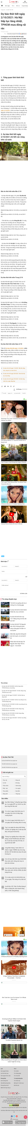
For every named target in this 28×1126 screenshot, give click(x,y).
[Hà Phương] (14, 389)
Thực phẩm (5, 791)
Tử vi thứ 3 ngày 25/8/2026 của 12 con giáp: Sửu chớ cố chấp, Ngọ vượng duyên (14, 813)
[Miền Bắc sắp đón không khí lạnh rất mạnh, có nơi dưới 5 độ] (5, 635)
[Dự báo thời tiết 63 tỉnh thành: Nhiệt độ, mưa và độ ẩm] (5, 611)
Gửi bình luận (23, 593)
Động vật (18, 780)
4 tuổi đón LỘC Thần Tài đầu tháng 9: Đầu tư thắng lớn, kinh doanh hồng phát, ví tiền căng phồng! (15, 888)
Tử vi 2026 (16, 1071)
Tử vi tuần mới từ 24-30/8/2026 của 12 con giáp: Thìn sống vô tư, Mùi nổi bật (15, 879)
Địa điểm (18, 791)
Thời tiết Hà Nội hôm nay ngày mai (9, 764)
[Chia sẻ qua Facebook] (2, 386)
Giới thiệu (3, 1110)
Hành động (18, 785)
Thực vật (5, 780)
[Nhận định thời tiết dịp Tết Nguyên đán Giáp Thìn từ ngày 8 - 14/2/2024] (5, 643)
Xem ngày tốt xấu (5, 1071)
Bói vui (18, 5)
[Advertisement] (14, 61)
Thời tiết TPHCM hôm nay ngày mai (9, 767)
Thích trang (9, 935)
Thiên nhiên (5, 785)
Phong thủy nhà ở (5, 1085)
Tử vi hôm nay (17, 1080)
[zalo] (8, 386)
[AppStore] (20, 1123)
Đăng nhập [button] (25, 2)
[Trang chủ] (2, 6)
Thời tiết (23, 393)
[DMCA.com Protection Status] (14, 1105)
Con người (18, 788)
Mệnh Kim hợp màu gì (5, 1087)
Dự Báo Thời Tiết (9, 9)
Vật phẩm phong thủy (5, 1083)
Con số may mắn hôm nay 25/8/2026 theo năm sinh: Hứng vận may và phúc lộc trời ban (15, 861)
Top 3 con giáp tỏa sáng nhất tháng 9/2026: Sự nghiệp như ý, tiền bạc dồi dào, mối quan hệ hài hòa (15, 829)
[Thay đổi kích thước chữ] (5, 33)
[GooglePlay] (7, 1123)
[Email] (11, 386)
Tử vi (13, 5)
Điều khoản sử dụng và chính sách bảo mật (15, 1110)
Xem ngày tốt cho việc (5, 1075)
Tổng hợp (18, 793)
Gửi (26, 576)
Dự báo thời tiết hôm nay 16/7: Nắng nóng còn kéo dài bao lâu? (18, 619)
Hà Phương (18, 389)
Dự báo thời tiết (17, 393)
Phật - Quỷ (5, 788)
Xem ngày (7, 5)
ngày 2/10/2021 (5, 110)
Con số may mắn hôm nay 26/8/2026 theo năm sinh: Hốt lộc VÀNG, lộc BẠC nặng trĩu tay (15, 870)
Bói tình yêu (16, 1085)
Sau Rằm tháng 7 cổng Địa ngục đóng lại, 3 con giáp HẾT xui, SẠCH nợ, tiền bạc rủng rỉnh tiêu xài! (15, 804)
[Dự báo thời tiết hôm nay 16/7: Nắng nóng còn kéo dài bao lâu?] (5, 618)
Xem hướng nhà (4, 1080)
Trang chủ (3, 9)
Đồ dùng (18, 783)
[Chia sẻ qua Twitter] (5, 386)
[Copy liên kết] (14, 386)
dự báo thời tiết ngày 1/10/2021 (15, 348)
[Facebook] (11, 1116)
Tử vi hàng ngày (17, 1073)
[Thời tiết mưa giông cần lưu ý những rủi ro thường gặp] (5, 604)
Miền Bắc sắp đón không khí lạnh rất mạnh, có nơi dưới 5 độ (18, 636)
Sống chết (5, 793)
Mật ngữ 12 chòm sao (19, 1083)
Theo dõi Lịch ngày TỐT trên (13, 33)
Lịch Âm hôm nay (4, 1073)
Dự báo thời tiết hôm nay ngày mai (9, 760)
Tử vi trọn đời (17, 1075)
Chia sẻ (21, 935)
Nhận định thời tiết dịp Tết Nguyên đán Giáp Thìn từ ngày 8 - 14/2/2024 (17, 644)
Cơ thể (4, 783)
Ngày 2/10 (10, 393)
